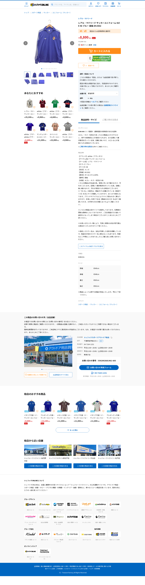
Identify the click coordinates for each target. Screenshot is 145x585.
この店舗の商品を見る (36, 466)
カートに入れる (102, 51)
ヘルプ (93, 101)
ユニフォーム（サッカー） (61, 12)
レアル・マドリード (85, 18)
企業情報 (37, 566)
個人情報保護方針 (46, 566)
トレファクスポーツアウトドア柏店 (97, 337)
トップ (26, 12)
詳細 (94, 45)
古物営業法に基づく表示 (60, 566)
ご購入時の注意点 (110, 119)
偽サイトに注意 (50, 569)
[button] (27, 75)
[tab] (41, 68)
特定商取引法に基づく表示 (78, 566)
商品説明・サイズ (89, 119)
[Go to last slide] (25, 43)
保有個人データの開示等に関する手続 (99, 566)
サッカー (47, 12)
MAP (101, 341)
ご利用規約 (59, 569)
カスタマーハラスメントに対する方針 (76, 569)
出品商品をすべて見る (61, 375)
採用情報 (97, 569)
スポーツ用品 (36, 12)
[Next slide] (72, 43)
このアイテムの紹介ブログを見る (91, 246)
